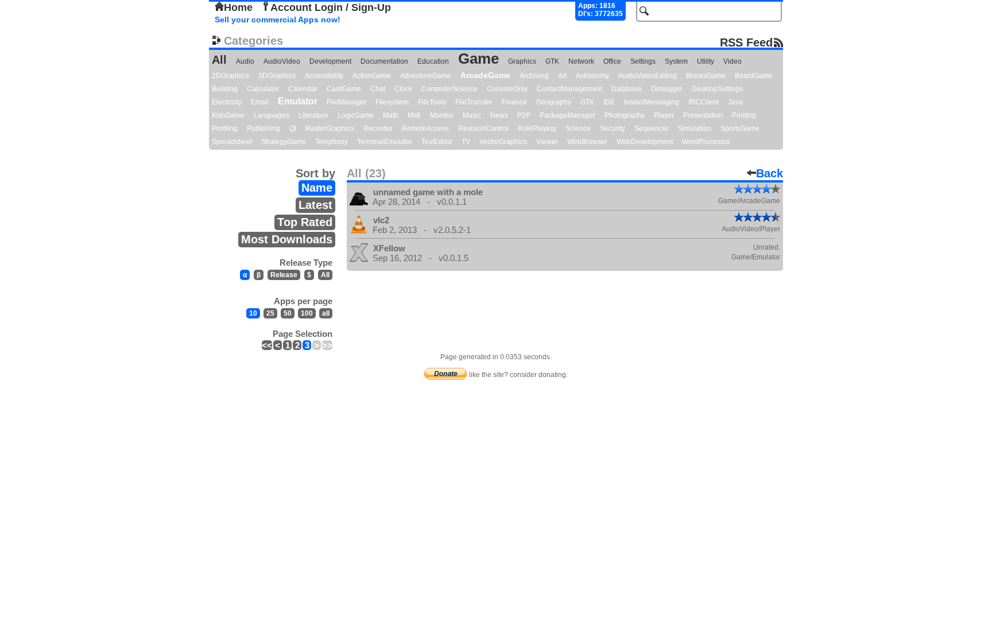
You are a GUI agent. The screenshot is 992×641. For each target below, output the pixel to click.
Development (330, 61)
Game (478, 58)
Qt (292, 129)
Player (664, 115)
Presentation (703, 115)
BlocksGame (706, 76)
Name (316, 187)
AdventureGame (425, 76)
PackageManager (567, 115)
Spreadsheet (232, 142)
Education (433, 61)
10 (253, 313)
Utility (705, 61)
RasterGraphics (329, 129)
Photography (624, 115)
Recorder (378, 129)
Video (732, 61)
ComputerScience (449, 89)
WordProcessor (706, 142)
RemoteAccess (425, 129)
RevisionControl (483, 129)
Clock (403, 89)
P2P (523, 115)
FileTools (432, 102)
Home (238, 7)
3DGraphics (277, 76)
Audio (245, 61)
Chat (377, 89)
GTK (552, 61)
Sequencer (651, 129)
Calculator (263, 89)
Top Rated (304, 222)
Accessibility (324, 76)
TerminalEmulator (384, 142)
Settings (643, 61)
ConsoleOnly (507, 89)
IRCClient (703, 102)
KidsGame (228, 115)
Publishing (263, 129)
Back (769, 173)
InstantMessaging (651, 102)
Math (390, 115)
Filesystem (392, 102)
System (676, 61)
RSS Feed (746, 42)
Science (578, 129)
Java (735, 102)
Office (612, 61)
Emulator (297, 101)
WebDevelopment (645, 142)
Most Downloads (286, 239)
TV (466, 142)
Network (581, 61)
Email (260, 102)
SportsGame (740, 129)
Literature (313, 115)
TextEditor (436, 142)
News (499, 115)
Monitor (442, 115)
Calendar (302, 89)
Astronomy (592, 76)
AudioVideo (282, 61)
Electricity (227, 102)
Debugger (667, 89)
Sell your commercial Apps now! (277, 19)
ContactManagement (569, 89)
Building (225, 89)
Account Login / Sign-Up (330, 7)
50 (288, 313)
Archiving (534, 76)
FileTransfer (474, 102)
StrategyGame (283, 142)
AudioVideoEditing (647, 76)
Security (612, 129)
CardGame (344, 89)
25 (270, 313)
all (326, 313)
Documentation (384, 61)
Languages (271, 115)
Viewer (547, 142)
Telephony (331, 142)
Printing (744, 115)
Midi (414, 115)
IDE (609, 102)
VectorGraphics (503, 142)
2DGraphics (230, 76)
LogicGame (356, 115)
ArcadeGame (485, 75)
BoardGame (754, 76)
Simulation (694, 129)
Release (283, 275)
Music (472, 115)
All (219, 59)
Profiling (225, 129)
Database (626, 89)
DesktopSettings (717, 89)
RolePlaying (537, 129)
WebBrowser (587, 142)
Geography (553, 102)
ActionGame (371, 76)
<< (267, 345)
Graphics (522, 61)
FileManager (346, 102)
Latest (315, 205)
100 (307, 313)
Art (562, 76)
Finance (514, 102)
